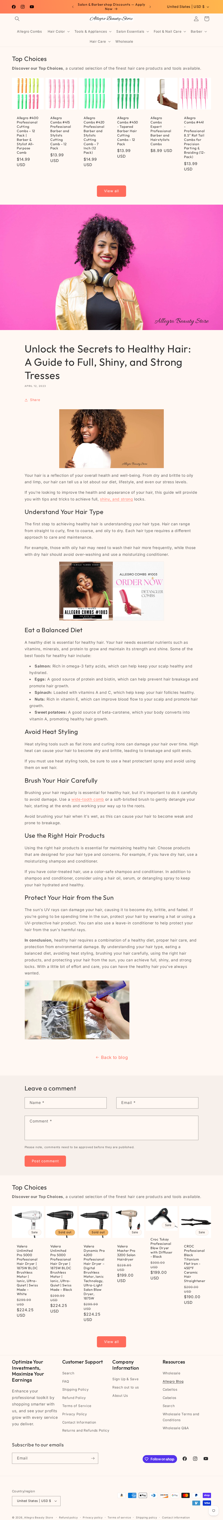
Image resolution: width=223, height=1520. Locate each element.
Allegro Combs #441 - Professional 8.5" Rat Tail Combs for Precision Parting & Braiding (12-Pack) (194, 137)
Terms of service (119, 1517)
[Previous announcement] (73, 6)
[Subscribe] (93, 1458)
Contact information (176, 1517)
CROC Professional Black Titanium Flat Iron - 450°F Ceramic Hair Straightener (195, 1263)
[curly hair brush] (112, 591)
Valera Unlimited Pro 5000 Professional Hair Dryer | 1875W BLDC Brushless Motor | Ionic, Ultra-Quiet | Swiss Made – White (27, 1270)
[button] (17, 18)
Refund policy (68, 1517)
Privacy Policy (74, 1414)
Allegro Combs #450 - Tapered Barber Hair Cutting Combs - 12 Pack (127, 131)
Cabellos (170, 1389)
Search (68, 1373)
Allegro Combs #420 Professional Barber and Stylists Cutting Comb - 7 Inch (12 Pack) (94, 135)
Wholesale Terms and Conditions (181, 1417)
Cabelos (170, 1398)
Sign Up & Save (125, 1379)
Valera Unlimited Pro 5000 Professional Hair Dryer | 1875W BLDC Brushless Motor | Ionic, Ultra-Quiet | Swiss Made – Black (61, 1268)
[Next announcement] (150, 6)
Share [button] (35, 400)
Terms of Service (77, 1406)
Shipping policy (146, 1517)
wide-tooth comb (87, 799)
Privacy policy (93, 1517)
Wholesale (172, 1373)
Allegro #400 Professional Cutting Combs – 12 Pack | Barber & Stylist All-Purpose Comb (28, 135)
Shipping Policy (75, 1389)
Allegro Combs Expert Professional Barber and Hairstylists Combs (160, 131)
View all (111, 191)
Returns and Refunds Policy (86, 1430)
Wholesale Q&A (176, 1428)
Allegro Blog (173, 1381)
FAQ (65, 1381)
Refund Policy (74, 1398)
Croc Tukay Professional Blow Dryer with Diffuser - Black (161, 1248)
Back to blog (114, 1057)
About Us (120, 1396)
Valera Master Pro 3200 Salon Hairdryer (126, 1253)
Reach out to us (125, 1387)
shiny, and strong (116, 499)
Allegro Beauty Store (38, 1517)
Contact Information (79, 1422)
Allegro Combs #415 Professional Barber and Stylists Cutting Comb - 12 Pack (60, 133)
